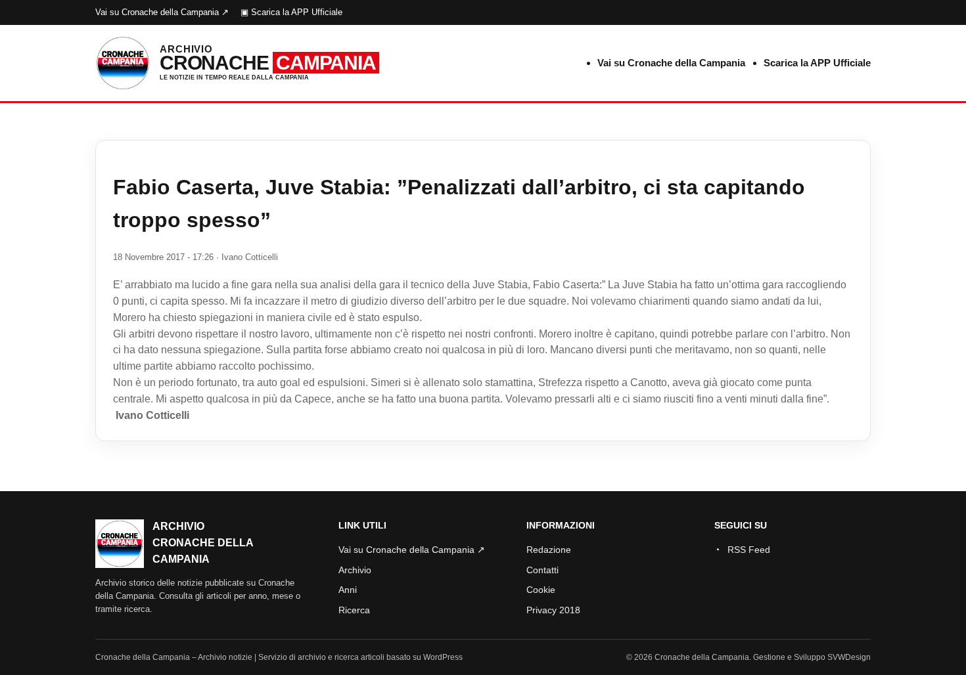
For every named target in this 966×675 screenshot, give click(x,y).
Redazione (548, 549)
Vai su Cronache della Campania (671, 62)
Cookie (540, 589)
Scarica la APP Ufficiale (817, 62)
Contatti (542, 570)
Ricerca (354, 610)
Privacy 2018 (553, 610)
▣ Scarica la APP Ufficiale (291, 12)
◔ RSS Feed (742, 549)
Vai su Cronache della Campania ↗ (162, 12)
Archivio (354, 570)
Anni (347, 589)
